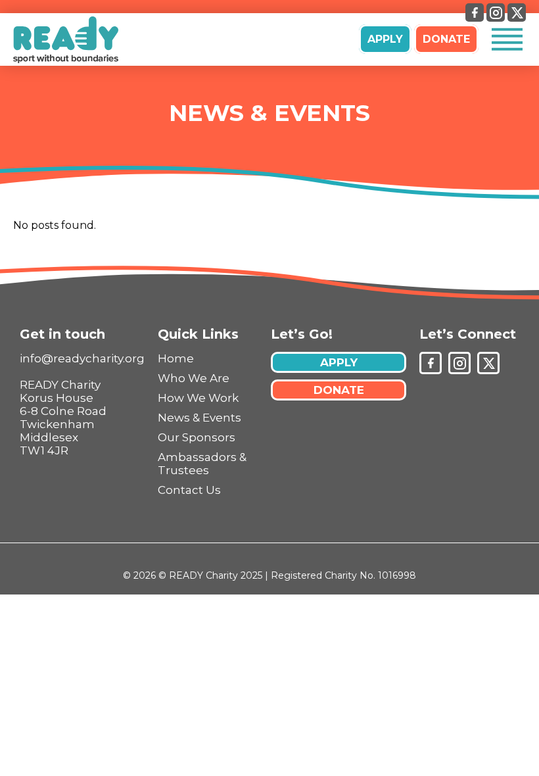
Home (176, 358)
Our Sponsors (196, 437)
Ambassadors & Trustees (202, 463)
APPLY (385, 39)
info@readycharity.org (82, 358)
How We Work (198, 397)
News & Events (269, 113)
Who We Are (193, 378)
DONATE (446, 39)
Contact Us (189, 490)
